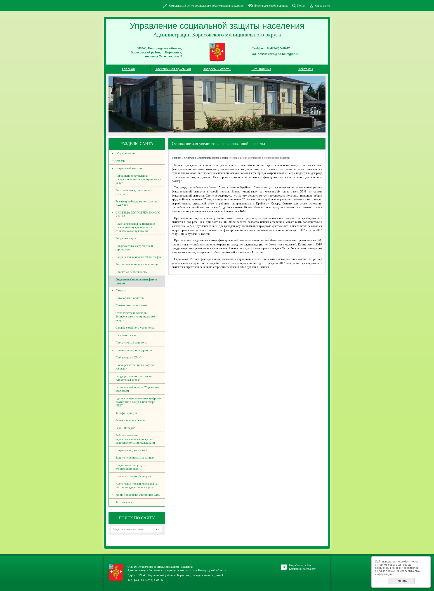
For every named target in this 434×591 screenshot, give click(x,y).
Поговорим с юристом (130, 298)
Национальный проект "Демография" (139, 257)
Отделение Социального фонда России (136, 281)
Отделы (120, 160)
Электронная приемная (173, 69)
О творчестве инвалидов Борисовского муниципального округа (135, 316)
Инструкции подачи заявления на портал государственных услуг (137, 485)
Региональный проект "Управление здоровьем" (138, 388)
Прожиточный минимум (131, 342)
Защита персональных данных (135, 457)
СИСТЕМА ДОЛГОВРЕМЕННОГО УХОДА (138, 214)
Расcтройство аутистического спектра (134, 192)
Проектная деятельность (131, 272)
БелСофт (309, 568)
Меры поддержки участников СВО (138, 494)
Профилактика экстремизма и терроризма (134, 247)
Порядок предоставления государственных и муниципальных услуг (138, 179)
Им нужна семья (126, 335)
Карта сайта (322, 5)
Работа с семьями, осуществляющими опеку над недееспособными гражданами (135, 439)
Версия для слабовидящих (271, 5)
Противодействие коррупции (134, 350)
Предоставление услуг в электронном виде (131, 466)
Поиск (301, 5)
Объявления (261, 69)
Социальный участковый (131, 450)
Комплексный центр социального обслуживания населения (206, 5)
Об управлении (125, 153)
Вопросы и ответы (217, 69)
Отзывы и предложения (130, 420)
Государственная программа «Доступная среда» (134, 377)
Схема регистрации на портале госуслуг (135, 366)
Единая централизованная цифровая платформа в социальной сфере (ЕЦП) (138, 401)
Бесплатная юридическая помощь (137, 264)
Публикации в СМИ (128, 357)
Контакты (305, 69)
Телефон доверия (126, 413)
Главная (128, 69)
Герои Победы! (125, 428)
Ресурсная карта (126, 238)
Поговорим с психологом (132, 305)
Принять (401, 581)
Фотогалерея (124, 502)
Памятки (121, 290)
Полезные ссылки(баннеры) (133, 476)
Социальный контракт (130, 168)
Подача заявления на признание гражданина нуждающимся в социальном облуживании (136, 227)
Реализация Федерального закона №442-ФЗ (136, 203)
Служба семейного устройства (135, 327)
